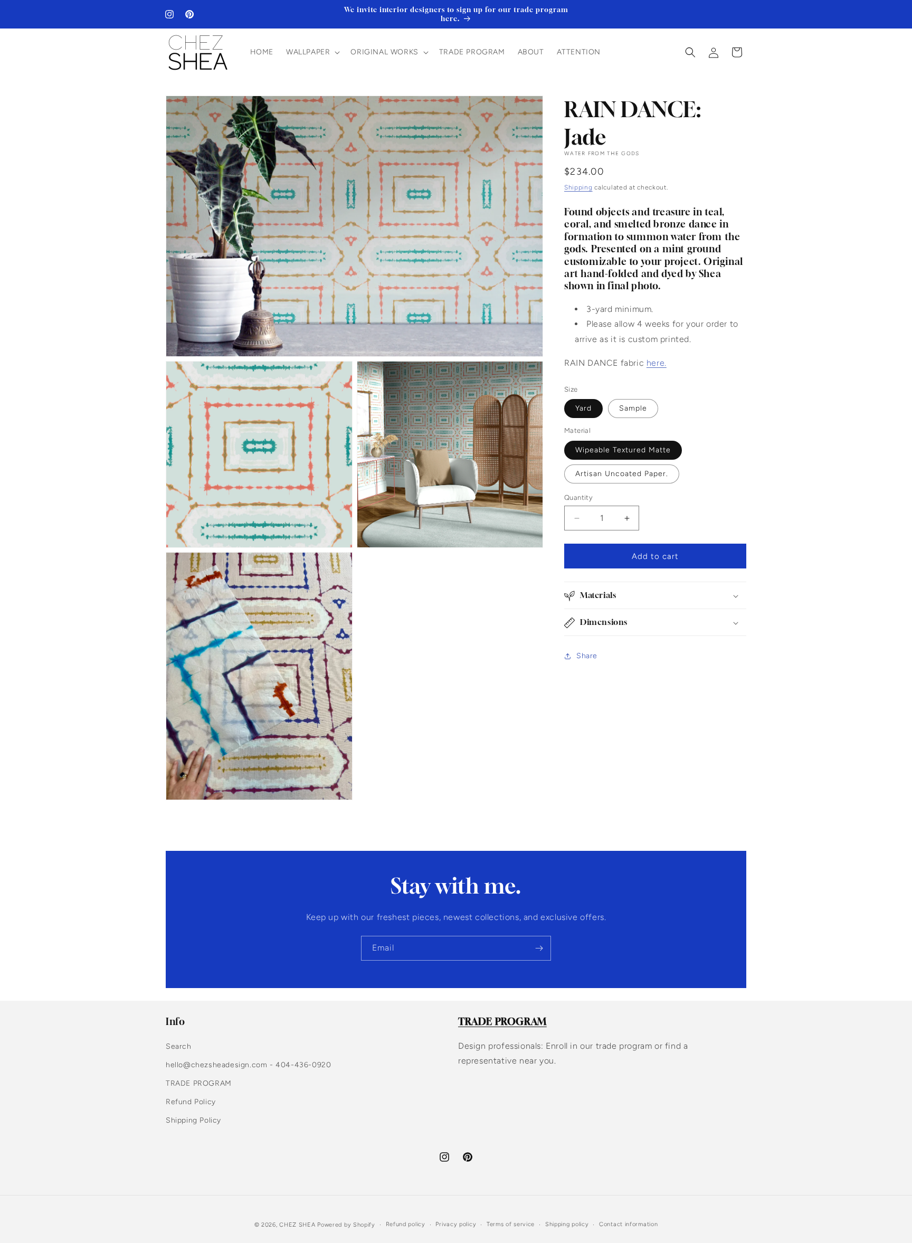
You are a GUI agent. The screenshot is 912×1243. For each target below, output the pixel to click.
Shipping (578, 187)
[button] (312, 52)
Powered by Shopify (346, 1224)
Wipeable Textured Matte (623, 449)
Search (179, 1046)
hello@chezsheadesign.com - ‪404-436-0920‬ (248, 1064)
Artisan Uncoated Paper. (621, 473)
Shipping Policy (193, 1120)
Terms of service (511, 1224)
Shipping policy (567, 1224)
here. (657, 363)
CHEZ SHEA (297, 1224)
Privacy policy (455, 1224)
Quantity (578, 497)
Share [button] (586, 655)
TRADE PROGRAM (199, 1083)
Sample (633, 408)
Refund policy (405, 1224)
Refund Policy (191, 1101)
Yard (583, 408)
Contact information (628, 1224)
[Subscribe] (538, 948)
